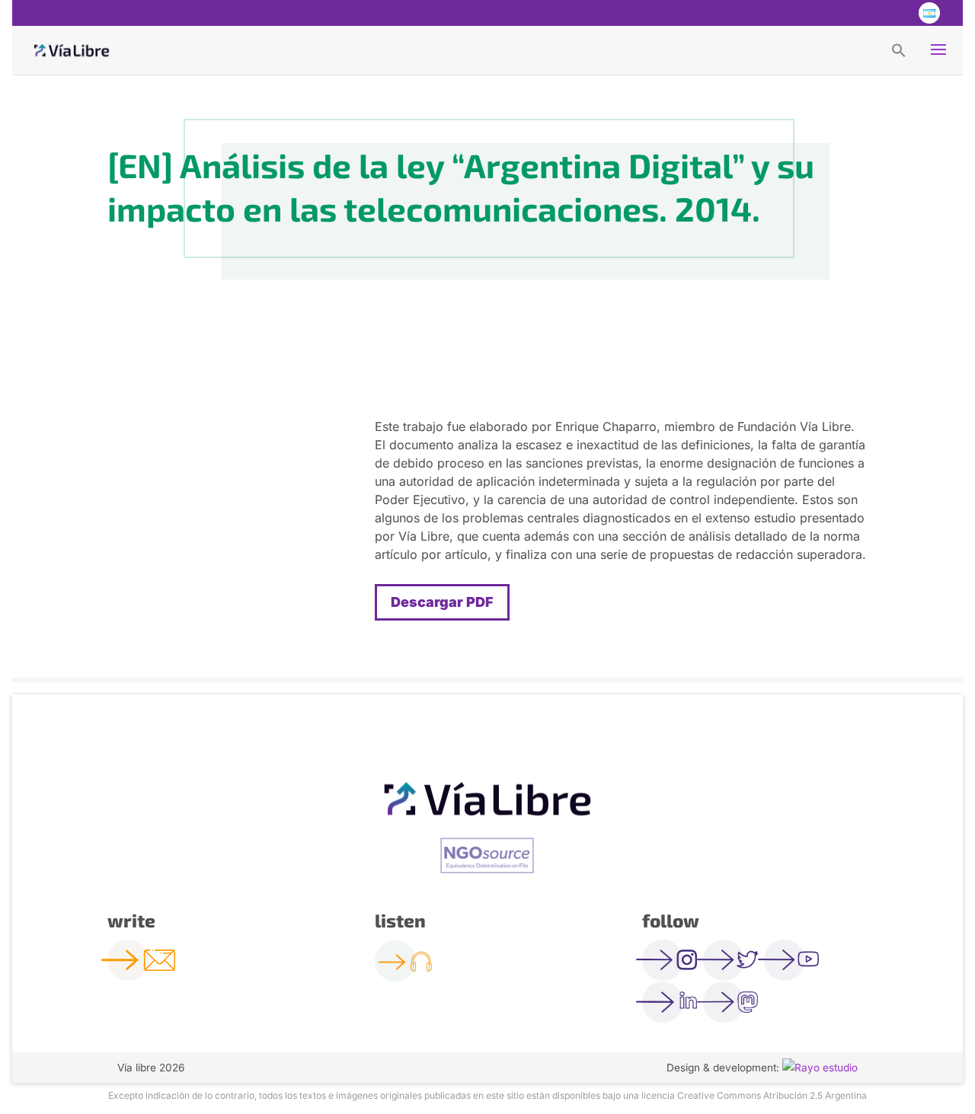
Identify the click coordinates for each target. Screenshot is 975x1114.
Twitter (867, 13)
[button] (898, 49)
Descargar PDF (442, 602)
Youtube (897, 13)
